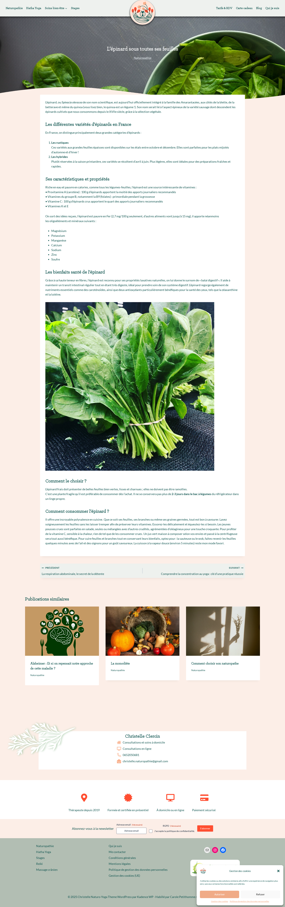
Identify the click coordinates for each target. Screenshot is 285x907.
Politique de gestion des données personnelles (249, 901)
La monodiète (120, 663)
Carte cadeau (244, 8)
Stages (75, 8)
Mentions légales (120, 864)
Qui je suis (272, 8)
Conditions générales (122, 858)
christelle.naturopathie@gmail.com (145, 761)
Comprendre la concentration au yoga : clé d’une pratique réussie (202, 571)
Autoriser (219, 894)
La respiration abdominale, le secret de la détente (73, 571)
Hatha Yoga (33, 8)
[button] (278, 871)
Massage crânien (47, 869)
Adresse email (129, 824)
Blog (259, 8)
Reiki (39, 864)
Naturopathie (14, 8)
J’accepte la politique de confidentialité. (174, 831)
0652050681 (131, 755)
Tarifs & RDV (224, 8)
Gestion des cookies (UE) (124, 875)
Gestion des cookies (219, 901)
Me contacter (117, 852)
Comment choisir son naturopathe (215, 663)
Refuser (260, 894)
